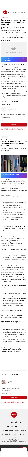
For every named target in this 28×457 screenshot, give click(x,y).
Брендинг (17, 430)
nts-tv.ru (24, 441)
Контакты (23, 430)
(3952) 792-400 (16, 439)
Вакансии (11, 430)
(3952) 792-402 (16, 437)
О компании (5, 430)
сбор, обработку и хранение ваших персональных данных (13, 130)
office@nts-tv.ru (17, 435)
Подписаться (14, 124)
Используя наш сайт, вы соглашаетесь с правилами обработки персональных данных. (10, 448)
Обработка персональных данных (14, 433)
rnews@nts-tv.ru (14, 438)
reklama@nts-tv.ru (14, 440)
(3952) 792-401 (11, 435)
